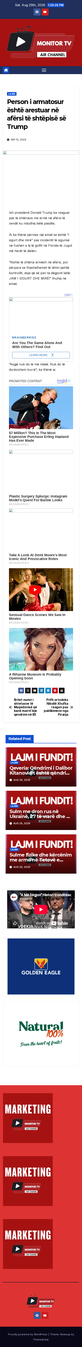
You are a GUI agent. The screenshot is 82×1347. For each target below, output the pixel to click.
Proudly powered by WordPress (28, 1334)
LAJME (11, 94)
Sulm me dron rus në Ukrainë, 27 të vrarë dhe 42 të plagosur (41, 816)
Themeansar (41, 1339)
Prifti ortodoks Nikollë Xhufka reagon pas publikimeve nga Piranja (56, 707)
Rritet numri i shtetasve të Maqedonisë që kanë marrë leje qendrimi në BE (25, 707)
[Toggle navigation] (44, 70)
